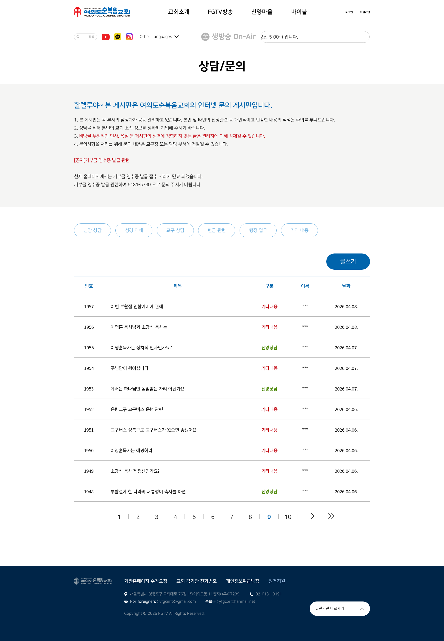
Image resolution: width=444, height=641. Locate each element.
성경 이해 (134, 230)
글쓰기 (348, 261)
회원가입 (365, 12)
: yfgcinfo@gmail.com (176, 601)
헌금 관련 (217, 230)
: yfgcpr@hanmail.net (235, 601)
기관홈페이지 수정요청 (145, 581)
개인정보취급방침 (242, 581)
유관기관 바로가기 (329, 608)
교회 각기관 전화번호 (196, 581)
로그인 (349, 12)
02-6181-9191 (269, 594)
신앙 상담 (92, 230)
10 (287, 516)
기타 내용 (299, 230)
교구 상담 (175, 230)
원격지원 (276, 581)
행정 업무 (258, 230)
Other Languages (156, 36)
